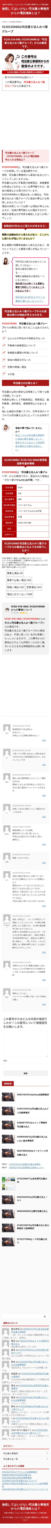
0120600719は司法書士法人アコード (19, 1480)
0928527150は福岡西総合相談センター (26, 1167)
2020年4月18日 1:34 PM (21, 750)
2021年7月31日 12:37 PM (21, 990)
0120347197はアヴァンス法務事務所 (19, 1472)
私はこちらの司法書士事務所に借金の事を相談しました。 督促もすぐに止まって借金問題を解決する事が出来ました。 (29, 442)
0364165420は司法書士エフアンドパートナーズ (25, 1489)
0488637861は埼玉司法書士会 (16, 1475)
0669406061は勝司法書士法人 (32, 1211)
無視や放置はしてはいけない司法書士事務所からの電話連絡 (25, 1513)
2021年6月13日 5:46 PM (21, 855)
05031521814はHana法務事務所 (33, 1094)
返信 (44, 740)
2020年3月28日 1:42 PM (21, 726)
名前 (5, 1060)
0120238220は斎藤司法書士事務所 (24, 1164)
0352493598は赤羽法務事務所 (17, 1477)
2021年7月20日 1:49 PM (21, 873)
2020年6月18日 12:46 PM (21, 806)
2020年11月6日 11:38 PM (21, 827)
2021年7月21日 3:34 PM (21, 916)
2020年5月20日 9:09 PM (21, 775)
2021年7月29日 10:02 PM (21, 962)
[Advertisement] (25, 120)
